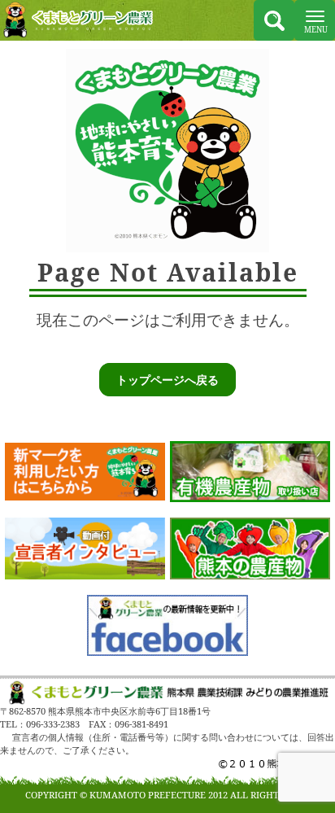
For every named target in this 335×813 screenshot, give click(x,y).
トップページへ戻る (167, 379)
